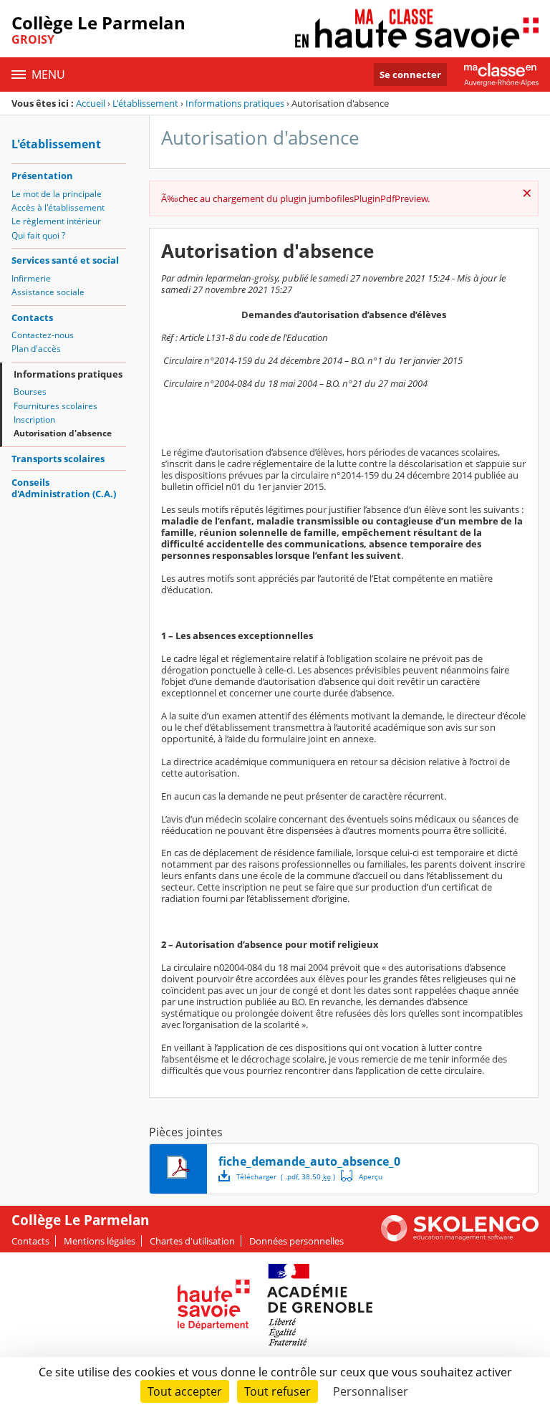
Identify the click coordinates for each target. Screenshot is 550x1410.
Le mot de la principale (56, 194)
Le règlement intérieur (56, 221)
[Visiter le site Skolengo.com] (460, 1238)
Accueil (90, 103)
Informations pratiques (234, 103)
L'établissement (145, 103)
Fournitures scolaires (55, 406)
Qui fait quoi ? (38, 235)
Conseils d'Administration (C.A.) (63, 488)
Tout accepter (185, 1391)
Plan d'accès (36, 348)
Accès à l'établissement (58, 207)
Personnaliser (370, 1391)
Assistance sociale (48, 292)
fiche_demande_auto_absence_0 (309, 1161)
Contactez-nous (42, 335)
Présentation (42, 175)
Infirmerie (31, 278)
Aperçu (361, 1175)
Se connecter (410, 74)
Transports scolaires (58, 458)
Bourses (30, 391)
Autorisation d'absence (63, 433)
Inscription (34, 419)
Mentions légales (99, 1241)
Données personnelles (296, 1241)
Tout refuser (277, 1391)
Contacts (32, 317)
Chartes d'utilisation (192, 1241)
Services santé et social (65, 260)
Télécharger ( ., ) (285, 1176)
